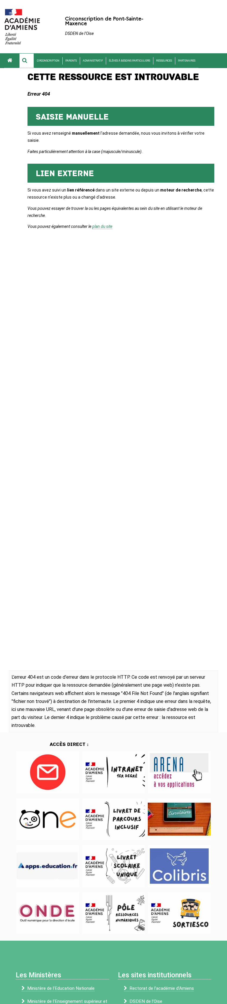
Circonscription (48, 60)
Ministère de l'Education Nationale (61, 988)
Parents (71, 60)
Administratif (93, 60)
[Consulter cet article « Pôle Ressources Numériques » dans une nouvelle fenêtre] (113, 913)
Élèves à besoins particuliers (129, 60)
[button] (26, 60)
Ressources (164, 60)
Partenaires (186, 60)
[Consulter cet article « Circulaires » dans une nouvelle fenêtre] (179, 819)
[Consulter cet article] (47, 772)
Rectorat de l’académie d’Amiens (161, 988)
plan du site (102, 226)
